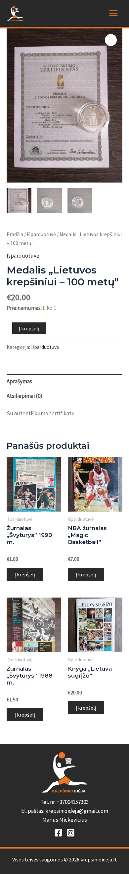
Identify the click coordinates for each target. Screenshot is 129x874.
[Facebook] (58, 833)
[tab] (64, 381)
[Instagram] (70, 833)
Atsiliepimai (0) (24, 395)
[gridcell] (64, 811)
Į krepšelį (29, 328)
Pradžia (15, 234)
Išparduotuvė (41, 234)
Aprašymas (19, 381)
